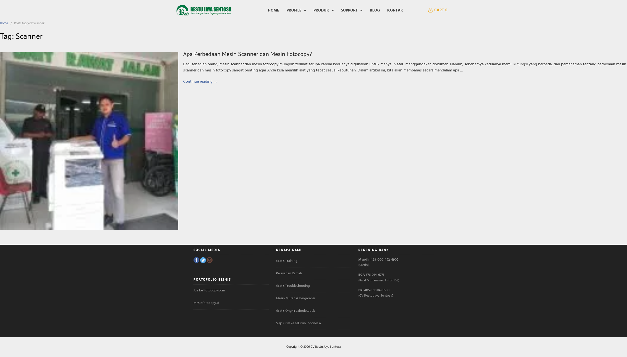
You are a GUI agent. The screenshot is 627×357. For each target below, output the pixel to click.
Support (349, 10)
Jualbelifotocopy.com (209, 290)
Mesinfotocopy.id (206, 303)
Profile (294, 10)
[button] (296, 10)
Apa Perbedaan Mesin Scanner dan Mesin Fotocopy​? (247, 54)
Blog (375, 10)
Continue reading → (200, 82)
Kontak (395, 10)
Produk (321, 10)
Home (273, 10)
